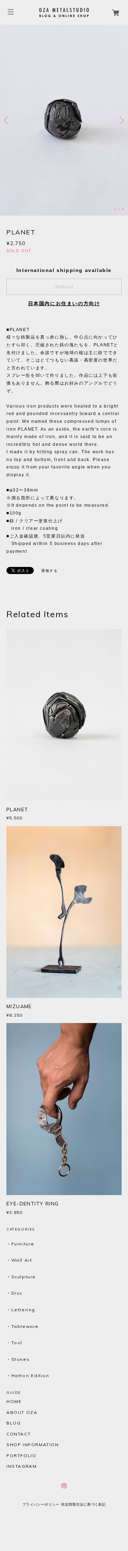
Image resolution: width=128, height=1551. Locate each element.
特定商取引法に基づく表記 (83, 1504)
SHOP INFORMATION (32, 1444)
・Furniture (20, 1243)
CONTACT (18, 1434)
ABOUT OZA (21, 1412)
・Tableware (22, 1326)
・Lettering (20, 1309)
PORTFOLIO (21, 1455)
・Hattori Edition (27, 1375)
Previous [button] (7, 120)
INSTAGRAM (21, 1466)
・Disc (14, 1293)
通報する (49, 571)
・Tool (14, 1342)
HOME (13, 1401)
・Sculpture (21, 1276)
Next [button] (121, 120)
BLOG (13, 1423)
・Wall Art (19, 1260)
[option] (64, 120)
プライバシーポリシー (40, 1504)
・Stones (18, 1359)
